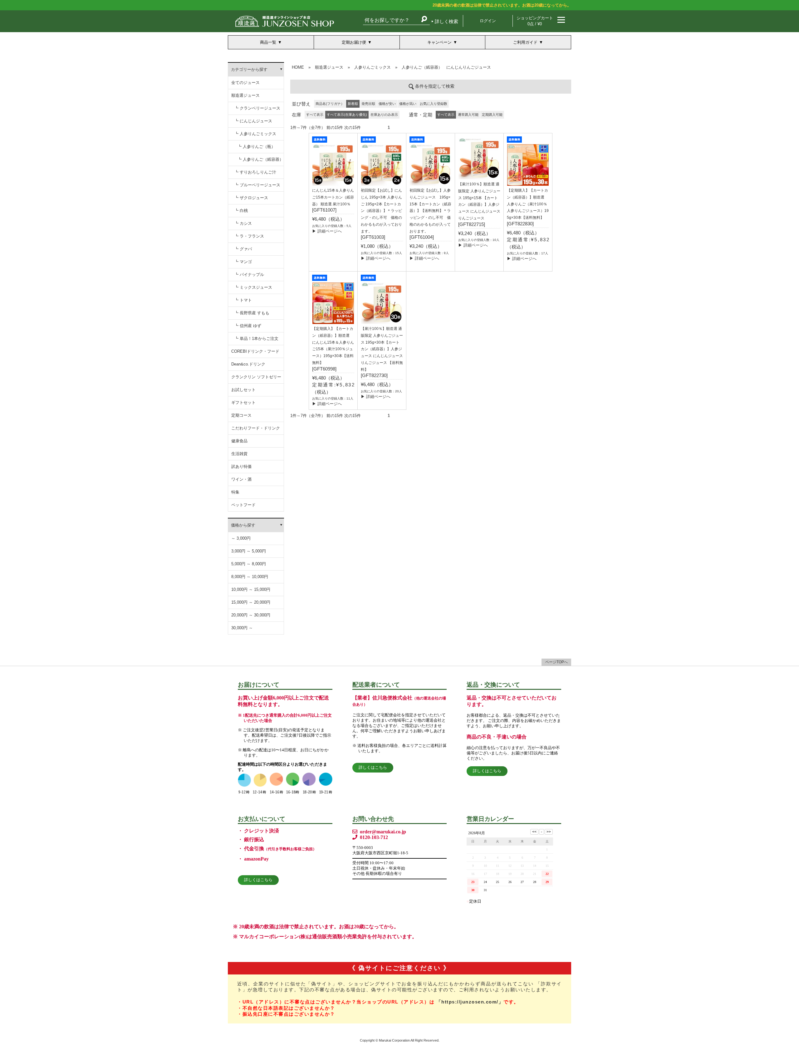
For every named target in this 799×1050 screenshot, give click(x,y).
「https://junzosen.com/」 (470, 1001)
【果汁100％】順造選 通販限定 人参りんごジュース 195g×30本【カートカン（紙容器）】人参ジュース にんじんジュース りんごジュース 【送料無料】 (382, 349)
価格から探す (243, 525)
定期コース (241, 415)
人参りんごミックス (372, 67)
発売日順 (368, 103)
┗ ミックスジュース (253, 287)
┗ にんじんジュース (253, 121)
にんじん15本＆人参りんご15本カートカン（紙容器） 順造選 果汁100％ (333, 197)
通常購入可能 (468, 114)
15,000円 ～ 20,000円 (250, 602)
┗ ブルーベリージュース (257, 185)
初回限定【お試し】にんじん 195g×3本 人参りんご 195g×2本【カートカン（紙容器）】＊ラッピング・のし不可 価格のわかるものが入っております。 (381, 210)
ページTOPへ (556, 662)
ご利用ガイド (525, 42)
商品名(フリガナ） (330, 103)
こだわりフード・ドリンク (255, 428)
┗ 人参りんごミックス (255, 133)
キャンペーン (439, 42)
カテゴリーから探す (249, 69)
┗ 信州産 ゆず (247, 325)
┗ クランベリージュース (257, 108)
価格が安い (387, 103)
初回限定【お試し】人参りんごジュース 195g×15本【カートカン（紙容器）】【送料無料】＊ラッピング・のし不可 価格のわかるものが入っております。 (430, 210)
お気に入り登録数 (433, 103)
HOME (298, 67)
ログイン (488, 20)
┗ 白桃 (241, 210)
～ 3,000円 (241, 538)
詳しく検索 (446, 21)
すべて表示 (314, 114)
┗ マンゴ (243, 261)
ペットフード (243, 505)
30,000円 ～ (242, 628)
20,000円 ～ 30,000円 (250, 615)
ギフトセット (243, 402)
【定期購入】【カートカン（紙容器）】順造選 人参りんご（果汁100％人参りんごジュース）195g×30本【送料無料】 (528, 204)
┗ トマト (243, 300)
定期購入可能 (492, 114)
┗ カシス (243, 223)
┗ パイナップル (249, 274)
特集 (235, 492)
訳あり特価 (241, 466)
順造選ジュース (245, 95)
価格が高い (407, 103)
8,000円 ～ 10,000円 (249, 576)
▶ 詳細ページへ (327, 231)
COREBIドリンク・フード (255, 351)
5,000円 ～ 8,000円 (248, 564)
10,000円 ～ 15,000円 (250, 589)
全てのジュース (245, 82)
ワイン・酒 (241, 479)
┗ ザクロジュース (251, 197)
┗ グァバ (243, 249)
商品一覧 (268, 42)
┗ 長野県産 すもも (251, 313)
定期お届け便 (354, 42)
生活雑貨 (239, 453)
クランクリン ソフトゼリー (256, 377)
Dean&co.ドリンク (248, 364)
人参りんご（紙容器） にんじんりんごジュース (446, 67)
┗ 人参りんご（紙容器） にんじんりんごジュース (261, 161)
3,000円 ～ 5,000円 (248, 551)
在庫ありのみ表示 (384, 114)
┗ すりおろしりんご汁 (255, 172)
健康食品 (239, 441)
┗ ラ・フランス (249, 236)
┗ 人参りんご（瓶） (256, 146)
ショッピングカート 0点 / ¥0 (535, 21)
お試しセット (243, 389)
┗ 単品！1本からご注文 (256, 338)
